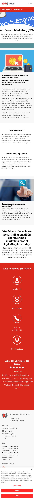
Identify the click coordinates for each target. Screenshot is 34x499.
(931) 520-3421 (17, 330)
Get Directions (17, 349)
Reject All (17, 490)
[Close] (32, 469)
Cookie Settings (17, 485)
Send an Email (8, 431)
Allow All (17, 495)
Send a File (17, 289)
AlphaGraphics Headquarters (18, 421)
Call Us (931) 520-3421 (11, 428)
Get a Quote (17, 308)
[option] (17, 387)
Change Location (14, 418)
